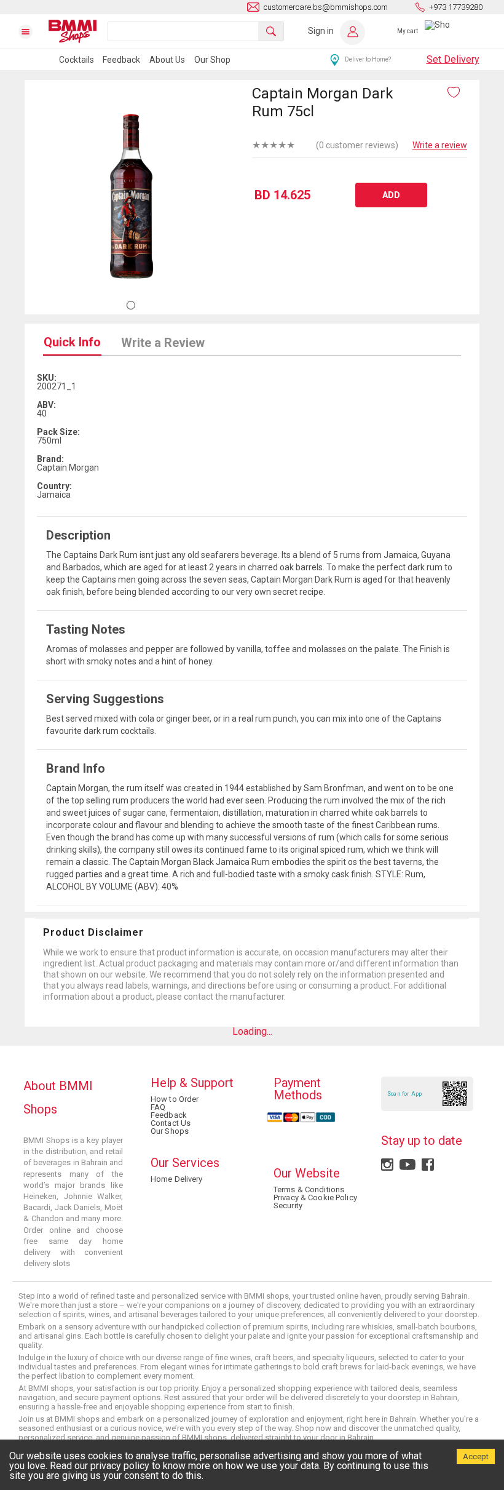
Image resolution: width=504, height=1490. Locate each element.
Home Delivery (177, 1179)
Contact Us (171, 1123)
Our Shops (170, 1131)
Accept (476, 1456)
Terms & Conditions (309, 1189)
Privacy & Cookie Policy (315, 1197)
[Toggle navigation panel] (33, 31)
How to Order (175, 1099)
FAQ (158, 1107)
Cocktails (76, 59)
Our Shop (212, 59)
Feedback (121, 59)
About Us (167, 59)
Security (288, 1205)
